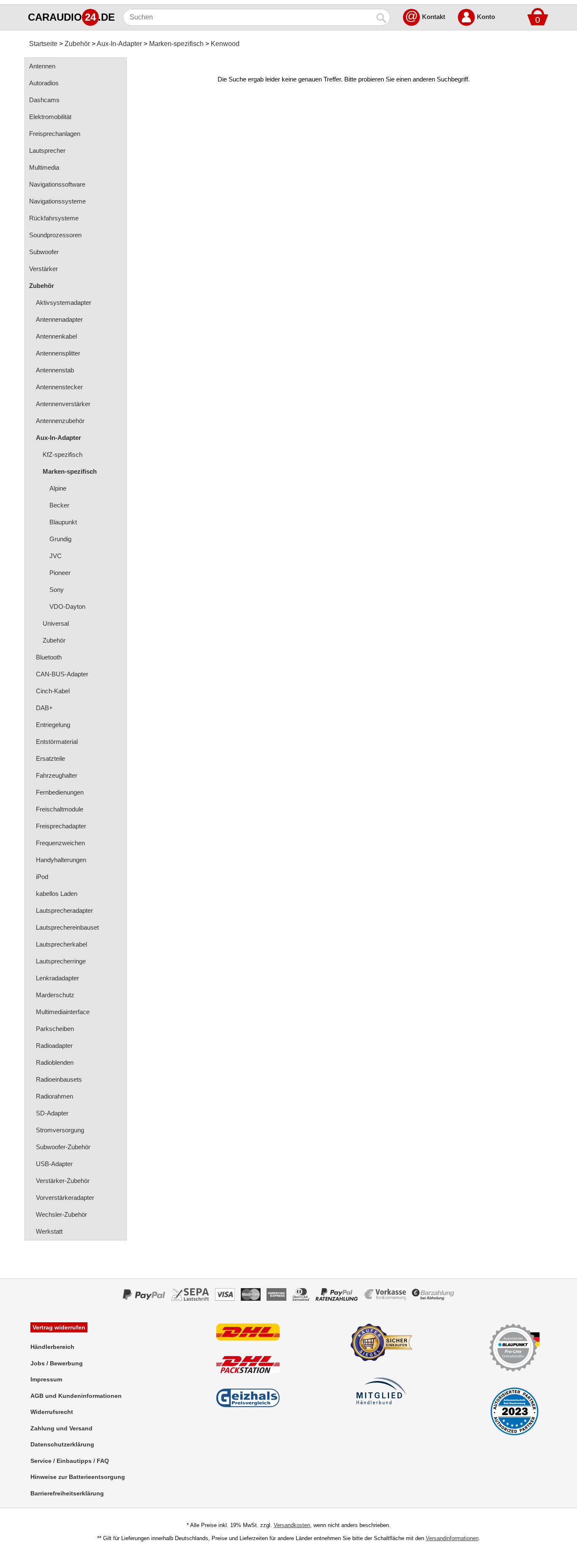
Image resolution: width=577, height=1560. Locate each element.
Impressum (46, 1379)
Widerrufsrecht (51, 1411)
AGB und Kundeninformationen (76, 1395)
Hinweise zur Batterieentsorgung (77, 1476)
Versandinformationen (452, 1538)
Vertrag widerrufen (59, 1327)
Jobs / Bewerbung (56, 1363)
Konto (486, 16)
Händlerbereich (52, 1346)
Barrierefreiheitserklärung (67, 1493)
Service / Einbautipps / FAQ (69, 1460)
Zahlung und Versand (61, 1428)
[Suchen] (381, 17)
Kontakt (433, 16)
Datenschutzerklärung (62, 1444)
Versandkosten (292, 1525)
